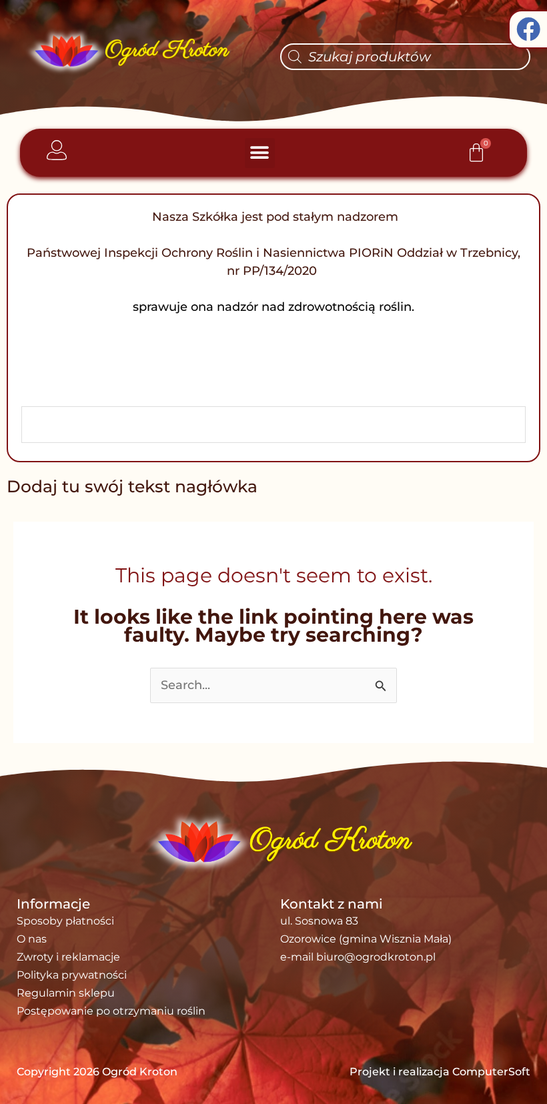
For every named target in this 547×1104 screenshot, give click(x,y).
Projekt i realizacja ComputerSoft (440, 1071)
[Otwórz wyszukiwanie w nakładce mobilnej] (405, 56)
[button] (260, 153)
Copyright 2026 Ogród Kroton (97, 1071)
